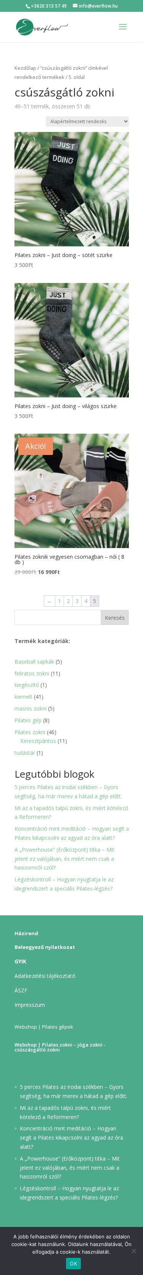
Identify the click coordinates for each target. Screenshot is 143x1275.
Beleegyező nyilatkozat (44, 947)
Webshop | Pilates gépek (43, 1026)
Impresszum (29, 1004)
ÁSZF (20, 990)
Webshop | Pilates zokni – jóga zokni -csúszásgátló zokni (60, 1047)
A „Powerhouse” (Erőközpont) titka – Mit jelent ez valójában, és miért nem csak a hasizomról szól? (64, 858)
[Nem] (133, 1251)
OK (73, 1264)
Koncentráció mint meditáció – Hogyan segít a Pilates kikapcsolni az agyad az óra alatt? (71, 1137)
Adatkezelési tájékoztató (45, 975)
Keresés (115, 617)
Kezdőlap (25, 67)
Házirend (26, 933)
